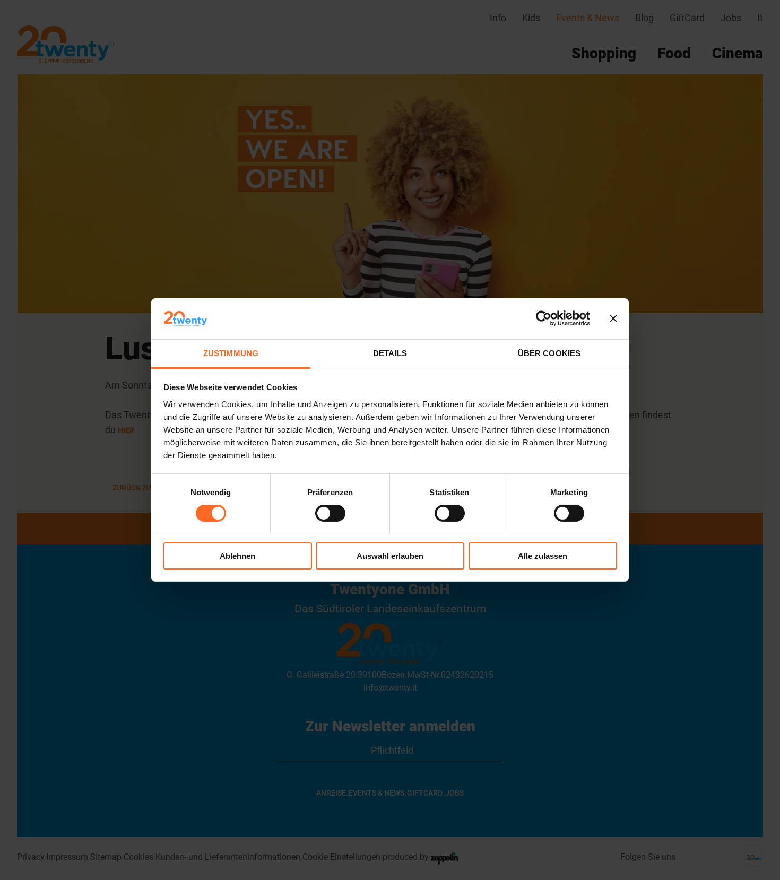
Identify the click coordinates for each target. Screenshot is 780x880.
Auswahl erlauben (390, 555)
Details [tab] (390, 353)
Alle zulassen (542, 555)
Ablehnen (237, 555)
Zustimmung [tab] (230, 353)
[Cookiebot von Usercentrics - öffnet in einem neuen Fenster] (543, 318)
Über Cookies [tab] (549, 353)
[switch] (330, 513)
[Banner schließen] (613, 318)
